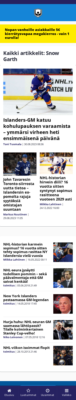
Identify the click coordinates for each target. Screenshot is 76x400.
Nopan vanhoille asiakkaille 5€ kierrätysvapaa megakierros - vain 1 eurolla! (37, 33)
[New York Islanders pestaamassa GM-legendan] (63, 304)
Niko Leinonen (13, 337)
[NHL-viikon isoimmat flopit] (63, 355)
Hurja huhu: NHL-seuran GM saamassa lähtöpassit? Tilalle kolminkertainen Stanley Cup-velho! (27, 327)
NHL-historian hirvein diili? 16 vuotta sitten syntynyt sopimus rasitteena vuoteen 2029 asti (56, 188)
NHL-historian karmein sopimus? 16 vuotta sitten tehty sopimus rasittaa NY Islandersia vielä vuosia (25, 250)
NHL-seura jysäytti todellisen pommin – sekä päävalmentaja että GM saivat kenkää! (25, 276)
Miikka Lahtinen (50, 204)
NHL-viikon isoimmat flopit (26, 347)
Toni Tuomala (12, 144)
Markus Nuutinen (15, 214)
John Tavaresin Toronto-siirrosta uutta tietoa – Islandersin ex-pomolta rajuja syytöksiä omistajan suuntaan (18, 194)
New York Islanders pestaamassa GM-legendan (26, 298)
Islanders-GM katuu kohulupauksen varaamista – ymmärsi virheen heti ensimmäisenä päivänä (37, 128)
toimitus (9, 285)
